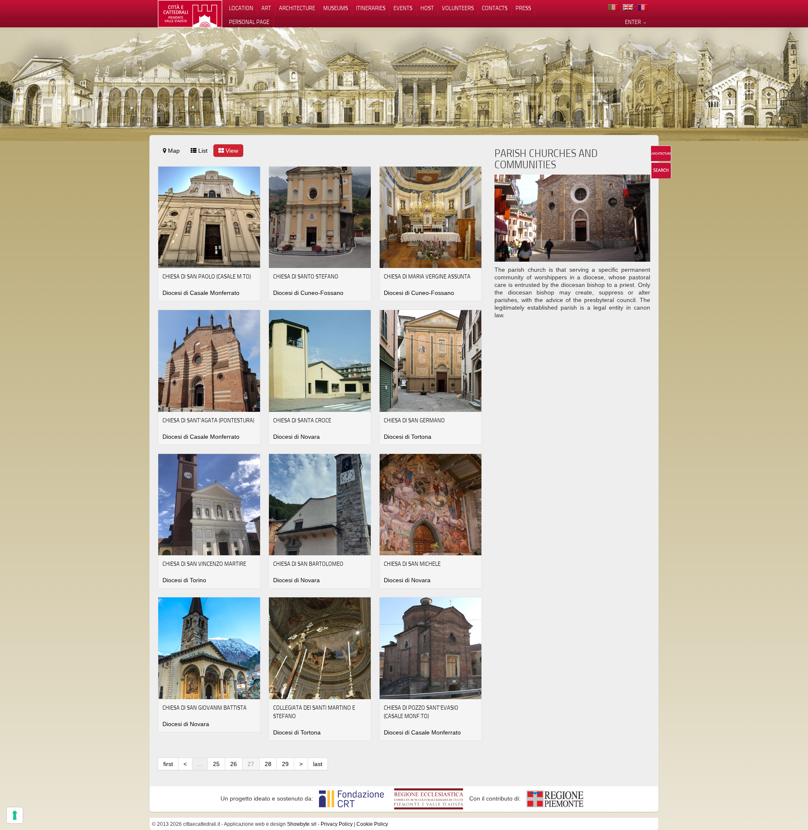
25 (216, 764)
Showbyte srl (301, 824)
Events (402, 8)
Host (427, 8)
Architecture (297, 8)
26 (233, 764)
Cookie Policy (372, 824)
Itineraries (370, 8)
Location (241, 8)
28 (268, 764)
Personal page (249, 22)
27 (250, 764)
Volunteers (458, 8)
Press (523, 8)
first (168, 764)
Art (266, 8)
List (202, 150)
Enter (633, 22)
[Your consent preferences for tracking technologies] (15, 815)
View (231, 150)
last (317, 764)
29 (285, 764)
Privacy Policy (337, 824)
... (199, 764)
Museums (335, 8)
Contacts (495, 8)
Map (173, 150)
